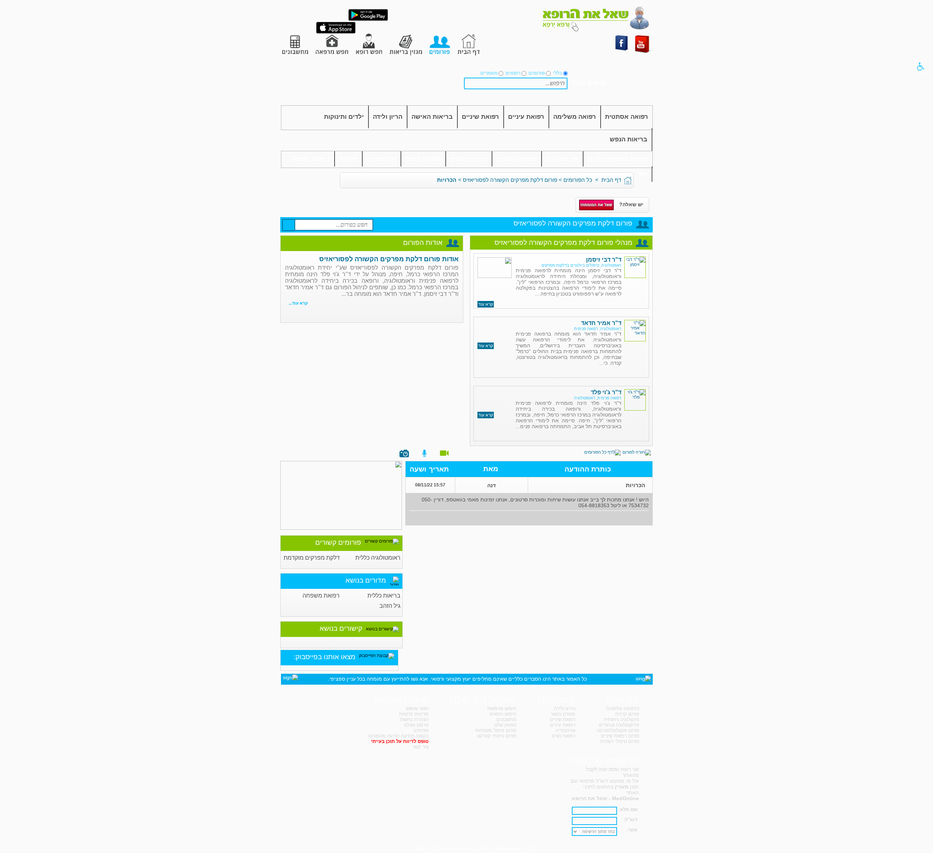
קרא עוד (485, 304)
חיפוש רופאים (502, 714)
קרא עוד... (298, 303)
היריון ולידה (564, 708)
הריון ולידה (387, 116)
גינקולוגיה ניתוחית (621, 719)
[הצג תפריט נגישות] (920, 66)
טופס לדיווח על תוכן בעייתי (400, 741)
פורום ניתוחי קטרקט (496, 736)
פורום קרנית (627, 714)
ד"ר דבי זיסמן (603, 260)
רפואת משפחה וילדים (617, 158)
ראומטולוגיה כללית (378, 558)
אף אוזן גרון (562, 158)
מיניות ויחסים (468, 158)
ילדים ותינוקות (344, 116)
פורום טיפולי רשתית (619, 741)
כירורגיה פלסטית (622, 708)
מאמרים (488, 73)
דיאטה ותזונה (311, 158)
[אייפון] (336, 32)
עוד (642, 174)
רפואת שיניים (480, 116)
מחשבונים (506, 719)
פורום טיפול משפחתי (495, 730)
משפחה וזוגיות (516, 158)
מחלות (348, 158)
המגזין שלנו (505, 725)
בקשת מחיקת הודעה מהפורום (398, 736)
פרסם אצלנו (416, 725)
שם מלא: (627, 809)
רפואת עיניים (526, 116)
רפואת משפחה (321, 595)
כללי (557, 73)
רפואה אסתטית (626, 116)
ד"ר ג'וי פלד (606, 392)
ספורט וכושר (423, 158)
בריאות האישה (432, 116)
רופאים (512, 73)
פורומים (536, 73)
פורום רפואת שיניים (620, 736)
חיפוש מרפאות (501, 708)
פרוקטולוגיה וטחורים (619, 725)
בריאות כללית (384, 595)
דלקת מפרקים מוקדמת (312, 558)
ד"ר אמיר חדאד (601, 323)
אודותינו (421, 730)
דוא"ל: (630, 819)
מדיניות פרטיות (414, 714)
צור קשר (420, 747)
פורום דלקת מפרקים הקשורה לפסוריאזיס (510, 180)
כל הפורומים (577, 180)
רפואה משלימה (574, 116)
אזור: (632, 830)
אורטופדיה (381, 158)
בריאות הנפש (628, 139)
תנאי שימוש (417, 708)
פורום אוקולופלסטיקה (618, 730)
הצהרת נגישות (414, 719)
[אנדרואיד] (368, 19)
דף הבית (611, 180)
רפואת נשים (563, 736)
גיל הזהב (390, 606)
